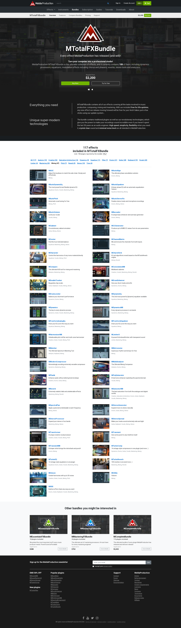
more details (63, 549)
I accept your (103, 566)
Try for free (106, 83)
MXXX (51, 487)
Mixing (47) (55, 163)
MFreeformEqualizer (119, 321)
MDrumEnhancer (118, 280)
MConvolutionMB (118, 267)
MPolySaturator (117, 375)
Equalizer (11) (95, 160)
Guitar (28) (122, 160)
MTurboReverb (117, 459)
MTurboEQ (53, 459)
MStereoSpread (117, 419)
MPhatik (52, 375)
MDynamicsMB (117, 307)
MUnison (52, 473)
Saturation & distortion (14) (68, 160)
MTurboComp (116, 446)
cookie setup (121, 622)
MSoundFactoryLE (36, 578)
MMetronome (116, 348)
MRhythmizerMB (56, 598)
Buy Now (147, 15)
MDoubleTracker (55, 280)
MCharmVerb (116, 253)
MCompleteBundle (122, 536)
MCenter (52, 239)
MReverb (52, 389)
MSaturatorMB (117, 389)
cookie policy (111, 622)
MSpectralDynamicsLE (58, 600)
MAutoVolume (54, 212)
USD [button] (139, 3)
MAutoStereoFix (117, 199)
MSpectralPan (54, 405)
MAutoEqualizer (117, 185)
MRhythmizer (55, 596)
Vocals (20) (143, 160)
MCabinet (52, 226)
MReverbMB (34, 576)
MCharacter (53, 253)
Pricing (88, 15)
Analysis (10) (42, 160)
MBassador (115, 212)
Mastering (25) (44, 163)
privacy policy (107, 566)
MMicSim (54, 593)
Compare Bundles (75, 15)
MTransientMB (54, 446)
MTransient (116, 432)
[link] (83, 618)
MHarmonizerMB (55, 335)
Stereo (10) (81, 163)
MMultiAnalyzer (117, 362)
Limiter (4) (34, 163)
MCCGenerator (117, 226)
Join (148, 562)
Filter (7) (105, 160)
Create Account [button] (129, 3)
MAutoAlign (116, 171)
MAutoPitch (53, 199)
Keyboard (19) (133, 160)
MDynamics (53, 307)
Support (97, 15)
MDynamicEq (116, 294)
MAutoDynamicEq (55, 185)
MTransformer (54, 432)
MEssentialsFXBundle (40, 536)
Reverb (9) (71, 163)
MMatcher (53, 348)
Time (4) (89, 163)
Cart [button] (148, 3)
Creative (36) (52, 160)
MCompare (53, 267)
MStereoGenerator (119, 405)
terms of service (91, 622)
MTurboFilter (34, 590)
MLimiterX (115, 335)
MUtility (114, 473)
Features (62, 15)
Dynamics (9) (84, 160)
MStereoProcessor (56, 419)
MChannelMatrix (117, 239)
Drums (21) (113, 160)
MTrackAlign (55, 602)
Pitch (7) (64, 163)
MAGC (51, 171)
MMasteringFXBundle (82, 536)
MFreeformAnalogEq (57, 321)
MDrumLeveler (55, 294)
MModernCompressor (57, 362)
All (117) (33, 160)
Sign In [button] (118, 3)
